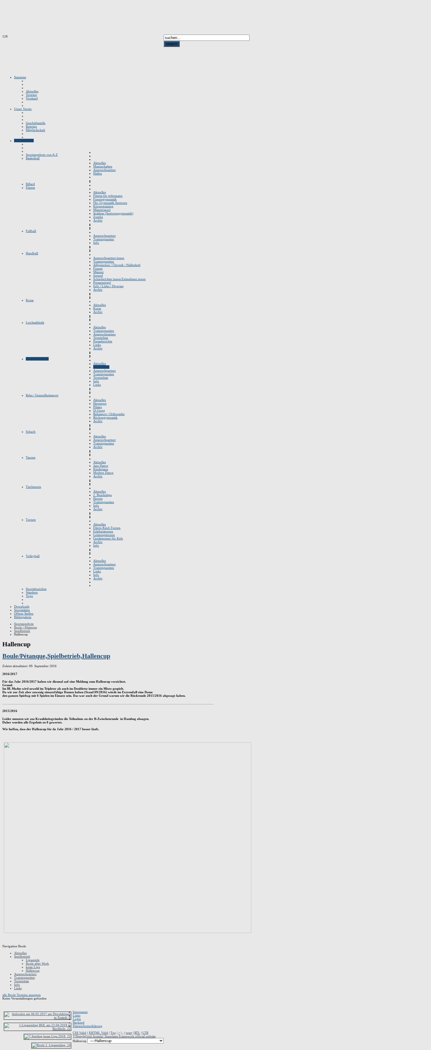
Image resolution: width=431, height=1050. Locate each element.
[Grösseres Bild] (127, 932)
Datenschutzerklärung (87, 1026)
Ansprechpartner (25, 974)
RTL (137, 1032)
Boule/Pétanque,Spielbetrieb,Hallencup (56, 656)
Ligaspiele (33, 960)
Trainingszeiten (24, 977)
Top (113, 1032)
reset (129, 1032)
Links (18, 988)
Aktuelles (20, 953)
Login (77, 1019)
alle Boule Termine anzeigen (21, 995)
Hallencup (33, 970)
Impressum (80, 1012)
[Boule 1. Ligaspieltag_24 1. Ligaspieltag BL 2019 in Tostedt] (51, 1045)
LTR (145, 1032)
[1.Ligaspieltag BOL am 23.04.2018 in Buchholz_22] (37, 1028)
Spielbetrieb (22, 956)
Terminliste (21, 981)
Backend (78, 1022)
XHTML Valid (98, 1032)
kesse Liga (33, 967)
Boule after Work (37, 963)
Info (17, 984)
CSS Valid (79, 1032)
